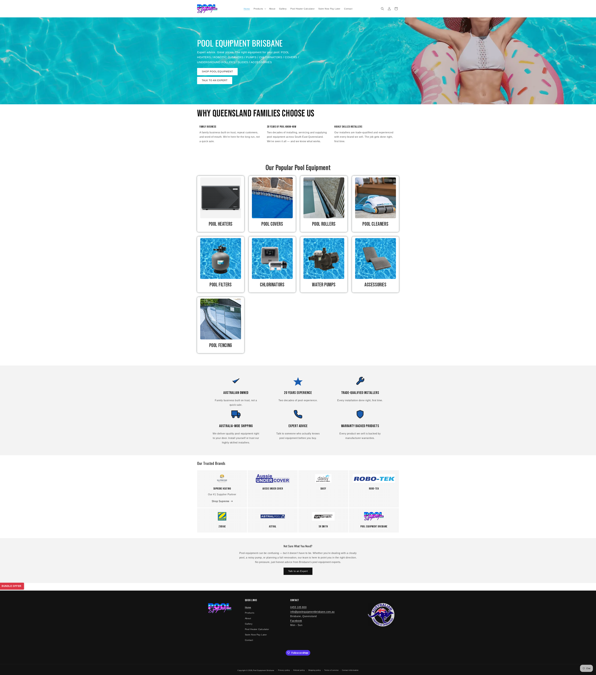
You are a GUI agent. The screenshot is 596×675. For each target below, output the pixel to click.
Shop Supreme (220, 501)
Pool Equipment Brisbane (263, 670)
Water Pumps (324, 285)
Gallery (249, 624)
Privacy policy (284, 670)
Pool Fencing (220, 345)
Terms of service (331, 670)
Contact (249, 640)
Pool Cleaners (375, 224)
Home (248, 607)
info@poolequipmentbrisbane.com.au (312, 611)
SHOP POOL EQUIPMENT (217, 71)
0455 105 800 (298, 607)
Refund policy (299, 670)
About (248, 618)
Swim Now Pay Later (256, 634)
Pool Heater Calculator (257, 629)
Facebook (296, 620)
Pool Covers (272, 224)
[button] (259, 8)
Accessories (375, 285)
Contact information (350, 670)
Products (249, 613)
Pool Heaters (221, 224)
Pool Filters (221, 285)
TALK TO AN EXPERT (215, 80)
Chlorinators (272, 285)
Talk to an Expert (298, 571)
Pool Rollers (324, 224)
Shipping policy (314, 670)
